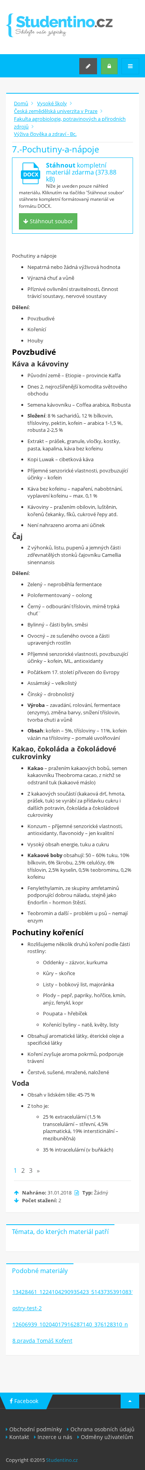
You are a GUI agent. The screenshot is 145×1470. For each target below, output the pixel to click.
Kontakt (19, 1437)
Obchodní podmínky (35, 1429)
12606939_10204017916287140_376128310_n (70, 1324)
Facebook (25, 1401)
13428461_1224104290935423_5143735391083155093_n (72, 1291)
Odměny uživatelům (107, 1437)
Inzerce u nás (55, 1437)
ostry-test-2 (27, 1308)
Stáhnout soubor (50, 221)
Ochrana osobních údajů (102, 1429)
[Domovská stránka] (59, 25)
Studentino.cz (62, 1459)
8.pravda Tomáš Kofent (42, 1340)
